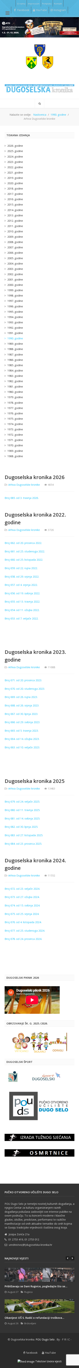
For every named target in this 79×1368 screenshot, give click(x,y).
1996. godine (15, 306)
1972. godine (15, 434)
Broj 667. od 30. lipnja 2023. (21, 714)
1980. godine (15, 392)
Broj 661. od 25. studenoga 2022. (25, 551)
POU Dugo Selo (45, 1339)
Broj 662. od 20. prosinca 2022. (23, 543)
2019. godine (15, 178)
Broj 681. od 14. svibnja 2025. (23, 818)
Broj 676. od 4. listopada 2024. (23, 922)
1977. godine (15, 408)
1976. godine (15, 413)
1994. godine (15, 317)
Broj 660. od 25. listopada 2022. (24, 559)
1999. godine (15, 290)
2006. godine (15, 252)
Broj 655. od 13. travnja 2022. (22, 601)
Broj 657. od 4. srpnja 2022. (21, 585)
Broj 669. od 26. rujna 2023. (21, 697)
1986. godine (15, 360)
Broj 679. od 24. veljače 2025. (23, 801)
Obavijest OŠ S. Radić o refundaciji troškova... (34, 1317)
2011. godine (15, 226)
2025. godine (15, 151)
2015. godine (15, 204)
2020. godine (15, 183)
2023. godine (15, 162)
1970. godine (15, 445)
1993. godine (15, 322)
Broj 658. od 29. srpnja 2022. (22, 576)
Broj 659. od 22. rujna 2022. (21, 568)
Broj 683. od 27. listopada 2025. (24, 835)
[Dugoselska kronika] (39, 56)
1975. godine (15, 418)
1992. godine (15, 327)
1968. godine (15, 456)
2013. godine (15, 215)
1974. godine (15, 424)
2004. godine (15, 263)
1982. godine (15, 381)
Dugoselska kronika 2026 (35, 477)
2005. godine (15, 258)
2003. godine (15, 269)
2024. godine (15, 156)
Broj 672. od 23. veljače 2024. (23, 888)
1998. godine (15, 295)
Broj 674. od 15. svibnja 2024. (23, 905)
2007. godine (15, 247)
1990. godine (15, 338)
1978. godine (15, 402)
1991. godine (15, 333)
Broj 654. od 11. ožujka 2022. (22, 610)
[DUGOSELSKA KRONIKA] (39, 87)
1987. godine (15, 354)
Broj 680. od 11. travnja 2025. (23, 810)
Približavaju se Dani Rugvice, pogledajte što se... (36, 1286)
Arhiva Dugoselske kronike (24, 484)
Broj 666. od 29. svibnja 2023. (22, 722)
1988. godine (15, 349)
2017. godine (15, 194)
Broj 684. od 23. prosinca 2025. (24, 843)
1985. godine (15, 365)
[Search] (39, 103)
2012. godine (15, 220)
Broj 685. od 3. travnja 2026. (22, 498)
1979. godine (15, 397)
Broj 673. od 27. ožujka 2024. (22, 897)
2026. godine (15, 145)
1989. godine (15, 343)
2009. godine (15, 236)
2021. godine (15, 172)
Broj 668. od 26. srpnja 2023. (22, 705)
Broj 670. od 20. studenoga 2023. (25, 688)
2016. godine (15, 199)
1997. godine (15, 301)
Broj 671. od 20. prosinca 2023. (24, 680)
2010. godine (15, 231)
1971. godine (15, 440)
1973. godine (15, 429)
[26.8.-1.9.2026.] (39, 27)
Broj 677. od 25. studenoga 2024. (25, 930)
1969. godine (15, 451)
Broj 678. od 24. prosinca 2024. (24, 939)
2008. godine (15, 242)
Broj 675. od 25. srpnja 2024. (22, 914)
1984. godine (15, 370)
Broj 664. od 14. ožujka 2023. (22, 739)
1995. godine (15, 311)
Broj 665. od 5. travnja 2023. (22, 730)
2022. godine (15, 167)
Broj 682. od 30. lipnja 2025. (22, 826)
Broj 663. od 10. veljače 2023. (22, 747)
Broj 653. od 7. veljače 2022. (21, 618)
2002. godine (15, 274)
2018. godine (15, 188)
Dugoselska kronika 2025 (35, 781)
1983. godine (15, 376)
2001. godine (15, 279)
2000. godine (15, 285)
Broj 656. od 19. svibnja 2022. (22, 593)
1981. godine (15, 386)
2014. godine (15, 210)
